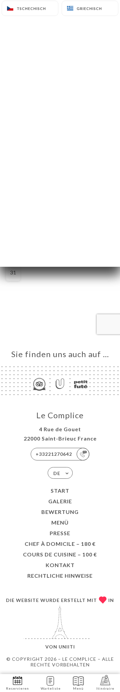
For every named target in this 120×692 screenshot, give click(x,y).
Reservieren (17, 688)
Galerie (60, 501)
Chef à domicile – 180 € (60, 544)
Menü (60, 522)
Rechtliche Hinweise (60, 575)
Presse (60, 533)
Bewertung (60, 512)
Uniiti (67, 646)
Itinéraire (105, 688)
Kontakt (60, 565)
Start (60, 490)
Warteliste (51, 688)
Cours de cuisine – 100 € (60, 554)
